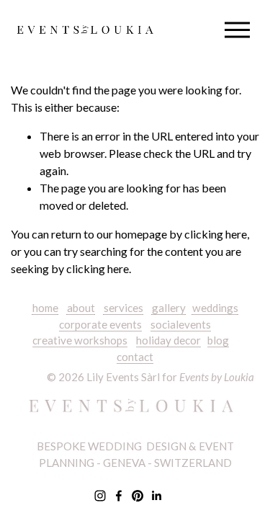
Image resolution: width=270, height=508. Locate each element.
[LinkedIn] (156, 496)
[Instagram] (100, 496)
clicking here (215, 234)
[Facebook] (119, 496)
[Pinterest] (137, 496)
